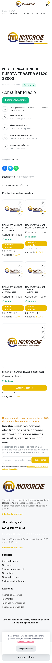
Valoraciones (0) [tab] (26, 176)
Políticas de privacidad (13, 607)
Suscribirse (40, 460)
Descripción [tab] (8, 176)
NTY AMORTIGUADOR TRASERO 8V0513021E (23, 372)
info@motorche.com (12, 514)
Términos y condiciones (13, 603)
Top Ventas (7, 599)
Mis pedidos (8, 573)
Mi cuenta (7, 565)
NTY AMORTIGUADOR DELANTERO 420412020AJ (12, 228)
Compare (20, 208)
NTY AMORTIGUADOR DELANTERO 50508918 (36, 226)
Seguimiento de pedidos (14, 569)
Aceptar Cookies (26, 648)
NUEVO (12, 11)
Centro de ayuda (10, 561)
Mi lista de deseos (11, 577)
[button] (4, 109)
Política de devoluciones (14, 581)
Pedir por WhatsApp (15, 100)
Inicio (4, 11)
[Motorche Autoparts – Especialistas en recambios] (26, 4)
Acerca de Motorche (12, 595)
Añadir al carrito (9, 246)
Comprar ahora (26, 657)
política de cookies (25, 641)
